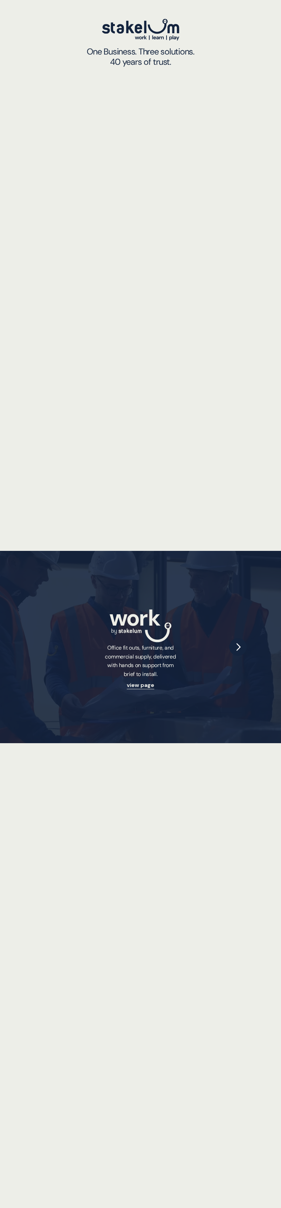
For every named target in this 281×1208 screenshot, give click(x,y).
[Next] (238, 647)
